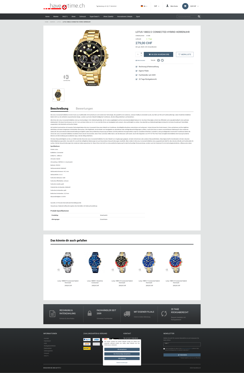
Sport (138, 16)
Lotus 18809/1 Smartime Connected (95, 282)
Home (47, 16)
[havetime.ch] (63, 6)
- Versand (46, 353)
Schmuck (82, 16)
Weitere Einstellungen (122, 362)
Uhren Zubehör (108, 16)
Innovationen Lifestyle (124, 16)
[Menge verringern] (141, 55)
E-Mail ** (167, 343)
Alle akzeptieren (122, 349)
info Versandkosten (151, 47)
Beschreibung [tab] (59, 108)
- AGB (45, 343)
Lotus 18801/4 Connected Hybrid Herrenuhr (122, 282)
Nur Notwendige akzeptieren (122, 354)
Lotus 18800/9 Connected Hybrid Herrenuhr (67, 282)
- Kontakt (46, 338)
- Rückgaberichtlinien (49, 346)
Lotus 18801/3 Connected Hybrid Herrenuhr (176, 282)
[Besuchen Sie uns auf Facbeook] (59, 368)
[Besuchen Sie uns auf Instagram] (60, 368)
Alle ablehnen (122, 358)
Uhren (73, 16)
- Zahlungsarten (48, 351)
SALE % (65, 16)
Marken (55, 16)
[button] (158, 60)
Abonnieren (183, 355)
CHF (156, 6)
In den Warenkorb (160, 54)
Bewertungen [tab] (84, 108)
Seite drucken (141, 60)
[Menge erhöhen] (141, 53)
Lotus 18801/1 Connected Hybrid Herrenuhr (149, 282)
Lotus (59, 22)
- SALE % (45, 356)
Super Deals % (94, 16)
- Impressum (47, 341)
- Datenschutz (47, 348)
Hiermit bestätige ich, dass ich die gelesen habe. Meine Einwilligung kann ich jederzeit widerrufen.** (182, 349)
